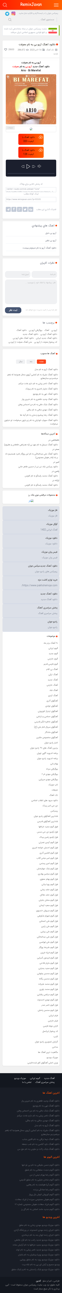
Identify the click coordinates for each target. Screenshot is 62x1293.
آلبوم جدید (53, 653)
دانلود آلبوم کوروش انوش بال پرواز (44, 1195)
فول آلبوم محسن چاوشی (47, 973)
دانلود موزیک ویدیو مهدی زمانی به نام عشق (39, 1225)
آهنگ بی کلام (52, 669)
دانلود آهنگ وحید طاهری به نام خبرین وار (40, 399)
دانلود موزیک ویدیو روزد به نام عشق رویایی (40, 1260)
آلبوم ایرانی (53, 648)
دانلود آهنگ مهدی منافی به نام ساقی (42, 410)
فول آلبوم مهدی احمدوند (47, 1000)
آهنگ (46, 330)
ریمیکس (54, 811)
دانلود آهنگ (21, 330)
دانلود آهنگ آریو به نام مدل (46, 369)
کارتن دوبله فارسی (50, 1026)
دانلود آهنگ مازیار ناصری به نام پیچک (41, 389)
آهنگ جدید (53, 680)
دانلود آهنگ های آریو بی (23, 338)
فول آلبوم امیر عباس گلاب (47, 858)
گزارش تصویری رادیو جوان (46, 1042)
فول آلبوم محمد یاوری (48, 989)
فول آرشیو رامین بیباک (48, 837)
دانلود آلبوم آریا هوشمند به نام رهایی (43, 1185)
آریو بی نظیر (50, 240)
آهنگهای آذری (52, 701)
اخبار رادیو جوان (51, 743)
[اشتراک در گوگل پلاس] (19, 209)
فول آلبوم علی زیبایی (49, 931)
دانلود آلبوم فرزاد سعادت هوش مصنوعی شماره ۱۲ (37, 1204)
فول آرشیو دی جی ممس (47, 832)
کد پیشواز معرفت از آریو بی (45, 342)
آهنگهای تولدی (51, 706)
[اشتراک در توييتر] (30, 209)
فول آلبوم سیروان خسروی (47, 910)
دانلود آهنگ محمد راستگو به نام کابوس (41, 476)
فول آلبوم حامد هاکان (49, 895)
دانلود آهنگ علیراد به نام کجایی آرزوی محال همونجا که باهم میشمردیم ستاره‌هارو (32, 376)
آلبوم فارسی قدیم (51, 664)
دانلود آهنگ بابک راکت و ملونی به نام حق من (38, 1149)
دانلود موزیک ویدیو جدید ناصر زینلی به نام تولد (38, 1250)
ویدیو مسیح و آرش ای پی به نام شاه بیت (41, 1265)
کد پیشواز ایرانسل (50, 1031)
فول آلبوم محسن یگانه (48, 979)
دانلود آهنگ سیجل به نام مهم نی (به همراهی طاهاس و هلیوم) (31, 445)
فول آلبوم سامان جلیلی (48, 900)
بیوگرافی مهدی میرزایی (48, 779)
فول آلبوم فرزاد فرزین (49, 952)
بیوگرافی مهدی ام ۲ (50, 774)
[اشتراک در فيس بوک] (13, 209)
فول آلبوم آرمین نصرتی (48, 842)
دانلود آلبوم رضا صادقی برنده (46, 1190)
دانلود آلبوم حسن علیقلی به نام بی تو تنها (41, 1165)
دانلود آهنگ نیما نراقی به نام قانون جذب (41, 1139)
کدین (38, 1281)
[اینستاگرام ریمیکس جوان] (12, 13)
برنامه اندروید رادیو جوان (47, 758)
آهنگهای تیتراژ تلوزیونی (48, 711)
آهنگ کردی (53, 695)
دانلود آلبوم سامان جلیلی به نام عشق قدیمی (39, 1180)
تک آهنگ (53, 795)
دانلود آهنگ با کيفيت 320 (28, 139)
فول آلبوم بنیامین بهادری (48, 874)
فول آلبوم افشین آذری (49, 853)
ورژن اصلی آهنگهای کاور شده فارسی (42, 1063)
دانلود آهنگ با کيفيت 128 (28, 152)
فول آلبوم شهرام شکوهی (47, 916)
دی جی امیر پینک (50, 806)
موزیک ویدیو (52, 1057)
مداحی (55, 1047)
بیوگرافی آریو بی (35, 330)
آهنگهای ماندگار (51, 732)
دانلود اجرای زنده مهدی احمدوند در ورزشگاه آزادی (37, 1230)
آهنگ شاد (53, 690)
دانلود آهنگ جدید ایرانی (46, 338)
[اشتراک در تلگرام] (8, 209)
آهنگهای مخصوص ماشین (47, 737)
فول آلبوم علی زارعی (49, 926)
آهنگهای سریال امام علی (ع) (46, 727)
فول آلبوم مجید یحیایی (48, 968)
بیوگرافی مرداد (52, 769)
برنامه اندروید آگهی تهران (47, 753)
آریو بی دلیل (50, 233)
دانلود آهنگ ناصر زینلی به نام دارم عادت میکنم (38, 383)
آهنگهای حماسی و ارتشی (47, 716)
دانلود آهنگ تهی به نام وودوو (45, 394)
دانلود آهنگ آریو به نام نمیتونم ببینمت (39, 248)
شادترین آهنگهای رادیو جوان (46, 816)
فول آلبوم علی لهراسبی (48, 942)
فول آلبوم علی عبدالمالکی (47, 937)
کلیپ (55, 1036)
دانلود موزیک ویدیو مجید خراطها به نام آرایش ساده (36, 1245)
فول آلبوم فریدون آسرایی (47, 958)
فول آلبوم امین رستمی (48, 863)
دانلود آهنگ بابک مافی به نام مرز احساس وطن (38, 404)
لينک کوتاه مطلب (31, 194)
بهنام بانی (54, 764)
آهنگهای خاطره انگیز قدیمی (46, 722)
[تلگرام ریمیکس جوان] (7, 13)
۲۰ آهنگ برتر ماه (51, 643)
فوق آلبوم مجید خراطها (48, 827)
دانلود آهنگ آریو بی (48, 334)
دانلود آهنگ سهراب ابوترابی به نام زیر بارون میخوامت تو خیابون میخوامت (31, 422)
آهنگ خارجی (52, 685)
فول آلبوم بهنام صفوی (49, 879)
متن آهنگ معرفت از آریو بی (20, 342)
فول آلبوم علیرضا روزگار (48, 947)
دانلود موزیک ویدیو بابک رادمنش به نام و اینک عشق (35, 1270)
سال (20, 361)
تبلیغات (55, 790)
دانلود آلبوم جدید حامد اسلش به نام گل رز (40, 1209)
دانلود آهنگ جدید (30, 334)
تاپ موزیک (53, 785)
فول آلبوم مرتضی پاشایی (47, 994)
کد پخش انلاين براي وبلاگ (31, 184)
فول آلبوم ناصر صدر (49, 1005)
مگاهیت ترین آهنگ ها (48, 1052)
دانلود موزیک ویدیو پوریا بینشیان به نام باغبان (39, 1255)
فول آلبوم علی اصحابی (48, 921)
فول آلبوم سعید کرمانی (48, 905)
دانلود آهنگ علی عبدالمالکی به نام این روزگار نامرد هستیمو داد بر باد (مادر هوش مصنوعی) (31, 455)
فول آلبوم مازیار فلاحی (49, 963)
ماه (31, 361)
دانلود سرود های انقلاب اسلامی (44, 800)
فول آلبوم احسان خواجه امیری (45, 848)
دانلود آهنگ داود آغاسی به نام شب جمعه (41, 1144)
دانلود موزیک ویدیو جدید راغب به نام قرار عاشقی (37, 1240)
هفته (41, 361)
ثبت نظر (13, 310)
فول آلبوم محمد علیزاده (48, 984)
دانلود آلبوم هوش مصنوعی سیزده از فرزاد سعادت (37, 1200)
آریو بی (54, 330)
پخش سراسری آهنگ (45, 1082)
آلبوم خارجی (53, 659)
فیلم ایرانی (53, 1015)
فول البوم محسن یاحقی (48, 1010)
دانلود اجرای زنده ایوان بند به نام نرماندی (41, 1235)
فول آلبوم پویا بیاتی (49, 884)
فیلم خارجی (53, 1021)
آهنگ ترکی (53, 674)
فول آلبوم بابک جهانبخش (47, 869)
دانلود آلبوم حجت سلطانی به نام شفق (42, 1170)
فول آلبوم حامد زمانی (49, 890)
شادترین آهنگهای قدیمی (47, 821)
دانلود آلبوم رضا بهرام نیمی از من (45, 1175)
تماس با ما (26, 1082)
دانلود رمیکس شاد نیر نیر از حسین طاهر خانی (38, 467)
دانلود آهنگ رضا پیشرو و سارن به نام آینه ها (39, 415)
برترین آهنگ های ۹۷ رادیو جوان (44, 748)
